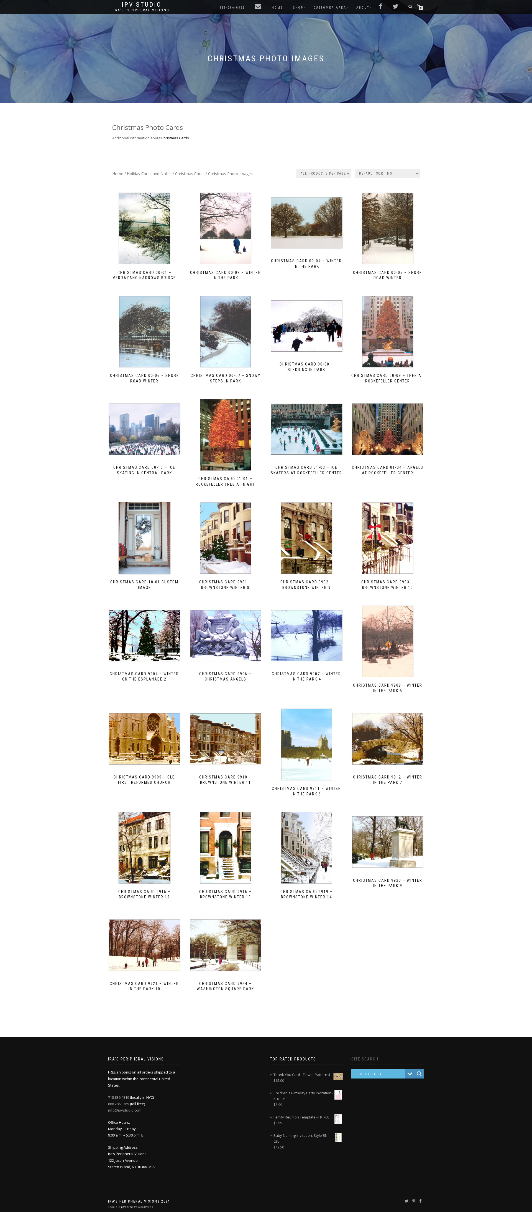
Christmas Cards (175, 137)
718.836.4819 (119, 1097)
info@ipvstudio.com (124, 1110)
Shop (298, 7)
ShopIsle (114, 1207)
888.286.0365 (119, 1103)
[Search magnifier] (419, 1074)
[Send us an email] (258, 6)
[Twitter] (395, 6)
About (362, 7)
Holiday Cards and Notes (149, 173)
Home (277, 7)
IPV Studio (142, 4)
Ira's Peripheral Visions (141, 10)
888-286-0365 (232, 7)
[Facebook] (381, 6)
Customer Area (329, 7)
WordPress (145, 1207)
